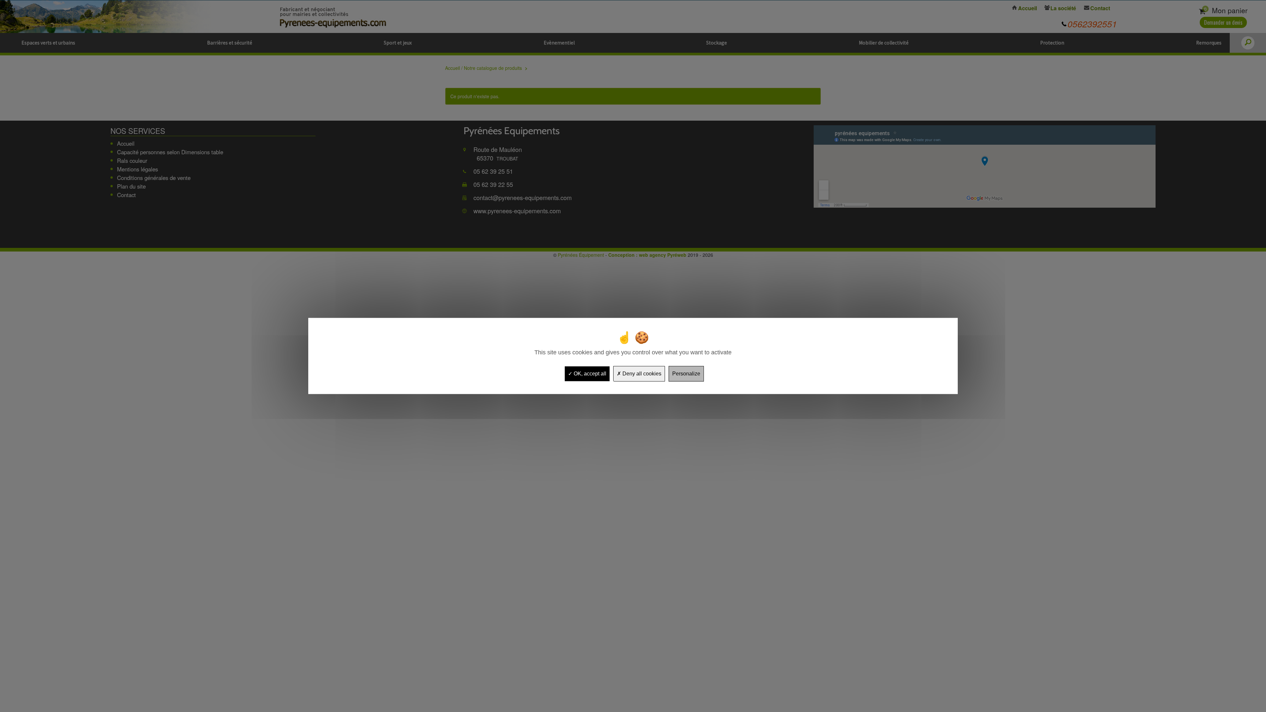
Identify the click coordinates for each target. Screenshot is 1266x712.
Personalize (686, 373)
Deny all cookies (641, 373)
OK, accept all (589, 373)
